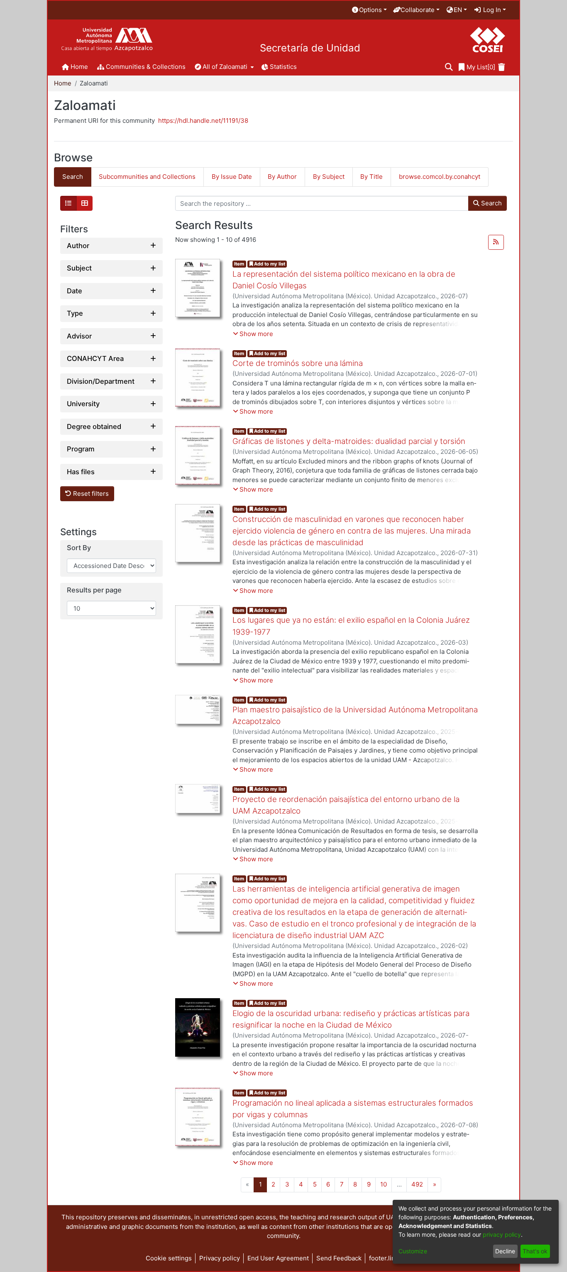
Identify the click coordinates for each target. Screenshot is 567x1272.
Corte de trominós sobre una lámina (297, 363)
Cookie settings (169, 1258)
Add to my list (269, 264)
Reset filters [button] (90, 493)
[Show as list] (68, 203)
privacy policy (502, 1234)
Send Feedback (339, 1258)
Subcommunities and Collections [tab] (147, 176)
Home (62, 83)
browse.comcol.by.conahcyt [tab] (439, 176)
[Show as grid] (84, 203)
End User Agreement (278, 1258)
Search (490, 203)
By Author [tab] (282, 176)
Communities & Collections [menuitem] (146, 67)
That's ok (535, 1251)
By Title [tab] (371, 176)
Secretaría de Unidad (310, 48)
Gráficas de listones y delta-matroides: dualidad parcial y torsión (348, 441)
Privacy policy (219, 1258)
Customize (412, 1251)
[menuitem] (369, 10)
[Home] (106, 39)
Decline (505, 1251)
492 (417, 1184)
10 (383, 1184)
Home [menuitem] (79, 67)
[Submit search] (449, 67)
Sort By (79, 548)
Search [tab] (72, 176)
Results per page (94, 590)
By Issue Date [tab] (232, 176)
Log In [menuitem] (491, 10)
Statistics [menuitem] (283, 67)
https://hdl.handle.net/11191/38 (203, 120)
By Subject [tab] (329, 176)
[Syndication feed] (496, 242)
